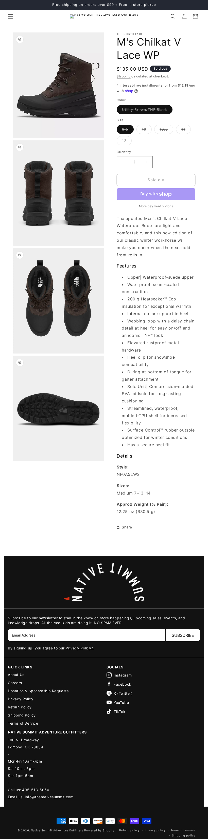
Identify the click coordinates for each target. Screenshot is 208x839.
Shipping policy (184, 835)
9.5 (128, 130)
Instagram (123, 675)
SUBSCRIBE (183, 635)
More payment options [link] (156, 206)
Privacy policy (155, 830)
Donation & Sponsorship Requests (38, 691)
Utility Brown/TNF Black (147, 110)
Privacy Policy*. (80, 648)
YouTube (121, 702)
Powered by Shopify (99, 830)
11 (186, 130)
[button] (10, 16)
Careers (15, 683)
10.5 (166, 130)
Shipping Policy (22, 715)
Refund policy (129, 830)
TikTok (120, 711)
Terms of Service (23, 723)
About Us (16, 674)
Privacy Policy (20, 699)
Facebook (122, 684)
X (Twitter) (123, 693)
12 (127, 141)
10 (147, 130)
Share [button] (127, 527)
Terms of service (183, 830)
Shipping (124, 76)
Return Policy (20, 707)
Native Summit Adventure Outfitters (57, 830)
